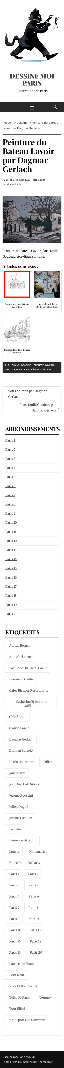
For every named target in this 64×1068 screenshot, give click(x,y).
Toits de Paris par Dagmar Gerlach (27, 393)
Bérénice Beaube (21, 679)
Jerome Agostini (21, 795)
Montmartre (38, 852)
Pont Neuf (16, 975)
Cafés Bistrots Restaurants (28, 690)
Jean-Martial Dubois (24, 784)
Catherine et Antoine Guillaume (31, 703)
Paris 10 (11, 523)
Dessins (26, 365)
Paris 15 (11, 568)
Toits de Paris (19, 997)
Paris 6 (10, 486)
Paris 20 (11, 614)
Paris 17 (11, 586)
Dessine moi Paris (32, 79)
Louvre (14, 852)
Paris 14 (11, 559)
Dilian (48, 762)
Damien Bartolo (21, 750)
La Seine (15, 829)
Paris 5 (10, 477)
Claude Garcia (19, 728)
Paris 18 (20, 369)
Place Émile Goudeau (38, 369)
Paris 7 (10, 495)
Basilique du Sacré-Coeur (28, 668)
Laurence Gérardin (23, 840)
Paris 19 (11, 605)
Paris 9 (10, 513)
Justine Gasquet (20, 818)
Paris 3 (10, 459)
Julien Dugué (18, 807)
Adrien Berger (19, 645)
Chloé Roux (17, 717)
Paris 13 (11, 550)
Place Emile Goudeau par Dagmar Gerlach (37, 407)
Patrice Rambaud (22, 964)
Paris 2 (10, 449)
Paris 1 (10, 440)
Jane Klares (17, 773)
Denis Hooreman (21, 762)
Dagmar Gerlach (21, 739)
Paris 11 (10, 532)
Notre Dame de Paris (24, 863)
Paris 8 (10, 504)
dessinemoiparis (12, 184)
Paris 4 (10, 468)
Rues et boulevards (23, 986)
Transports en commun (27, 1020)
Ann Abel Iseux (20, 657)
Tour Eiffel (17, 1009)
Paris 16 (11, 577)
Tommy (45, 997)
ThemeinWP (45, 1061)
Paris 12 (11, 541)
